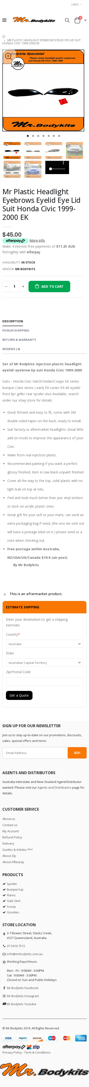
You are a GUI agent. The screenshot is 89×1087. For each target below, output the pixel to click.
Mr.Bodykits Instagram (23, 996)
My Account (10, 831)
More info (37, 240)
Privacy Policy (12, 1052)
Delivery (8, 843)
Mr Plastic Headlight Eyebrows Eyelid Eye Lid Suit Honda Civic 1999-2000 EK (41, 204)
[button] (27, 136)
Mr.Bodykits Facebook (22, 988)
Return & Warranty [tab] (19, 340)
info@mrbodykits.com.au (25, 954)
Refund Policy (12, 837)
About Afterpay (13, 862)
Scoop (11, 906)
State (10, 653)
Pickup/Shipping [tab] (15, 330)
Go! (77, 752)
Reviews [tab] (11, 349)
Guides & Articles (17, 849)
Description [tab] (12, 321)
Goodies (13, 912)
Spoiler (12, 884)
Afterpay (33, 252)
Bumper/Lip (15, 889)
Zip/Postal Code (18, 672)
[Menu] (4, 20)
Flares (11, 895)
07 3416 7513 (16, 946)
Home (4, 36)
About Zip (9, 856)
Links (75, 4)
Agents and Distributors (54, 787)
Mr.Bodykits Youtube (21, 1004)
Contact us (10, 825)
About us (8, 819)
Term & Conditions (37, 1052)
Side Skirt (13, 901)
